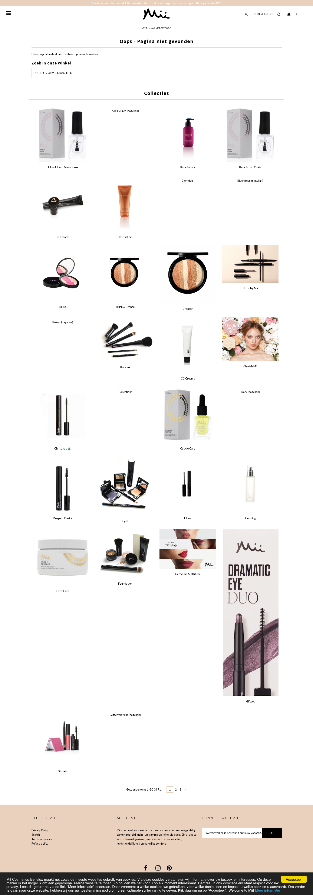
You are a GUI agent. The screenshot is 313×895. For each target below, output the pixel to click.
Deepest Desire (62, 518)
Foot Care (62, 591)
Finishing (250, 518)
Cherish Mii (250, 366)
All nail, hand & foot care (63, 167)
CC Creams (188, 378)
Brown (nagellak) (62, 322)
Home (144, 28)
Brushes (125, 367)
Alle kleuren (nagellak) (125, 111)
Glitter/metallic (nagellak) (125, 715)
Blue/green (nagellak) (250, 180)
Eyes (125, 521)
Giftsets (62, 771)
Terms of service (42, 839)
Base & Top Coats (250, 167)
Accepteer (294, 879)
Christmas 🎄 (62, 448)
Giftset (250, 701)
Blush (62, 306)
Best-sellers (125, 237)
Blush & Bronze (125, 306)
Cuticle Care (187, 448)
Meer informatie (267, 890)
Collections (125, 392)
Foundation (125, 583)
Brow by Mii (250, 288)
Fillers (187, 518)
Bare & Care (187, 167)
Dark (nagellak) (250, 392)
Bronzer (188, 308)
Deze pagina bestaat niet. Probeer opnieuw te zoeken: (65, 54)
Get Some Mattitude (188, 574)
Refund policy (40, 843)
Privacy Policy (40, 830)
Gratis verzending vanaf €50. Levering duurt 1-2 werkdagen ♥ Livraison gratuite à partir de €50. (156, 3)
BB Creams (62, 237)
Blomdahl (188, 180)
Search (36, 834)
